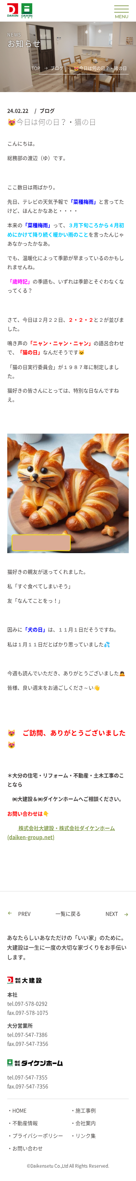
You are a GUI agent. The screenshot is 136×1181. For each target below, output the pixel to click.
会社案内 (85, 1123)
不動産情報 (25, 1123)
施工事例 (85, 1110)
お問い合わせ (27, 1148)
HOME (19, 1110)
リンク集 (85, 1135)
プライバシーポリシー (37, 1135)
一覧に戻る (68, 913)
